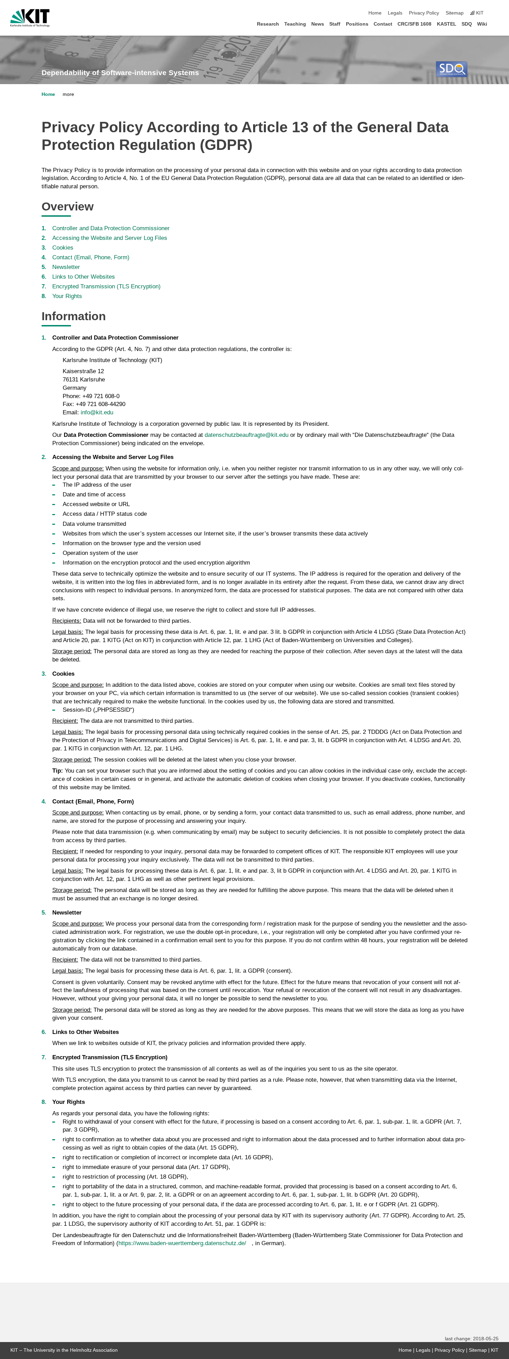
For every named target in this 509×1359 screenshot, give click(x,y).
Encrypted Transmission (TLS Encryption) (106, 286)
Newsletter (66, 267)
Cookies (62, 247)
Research (268, 24)
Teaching (295, 24)
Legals (395, 13)
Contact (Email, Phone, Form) (91, 257)
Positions (357, 24)
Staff (334, 24)
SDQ (467, 24)
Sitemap (455, 13)
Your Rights (67, 296)
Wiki (482, 24)
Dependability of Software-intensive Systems (120, 73)
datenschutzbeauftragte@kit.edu (246, 435)
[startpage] (496, 24)
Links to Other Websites (83, 276)
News (317, 24)
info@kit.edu (97, 412)
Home (375, 13)
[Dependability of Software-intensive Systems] (451, 69)
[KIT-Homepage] (30, 18)
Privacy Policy (424, 13)
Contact (383, 24)
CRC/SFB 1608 (414, 24)
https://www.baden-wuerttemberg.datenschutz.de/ (182, 1243)
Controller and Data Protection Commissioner (111, 228)
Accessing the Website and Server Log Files (109, 238)
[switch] (496, 13)
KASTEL (446, 24)
